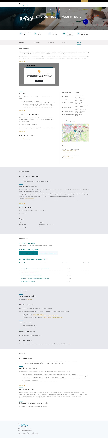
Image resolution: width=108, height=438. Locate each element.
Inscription (85, 1)
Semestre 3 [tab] (22, 262)
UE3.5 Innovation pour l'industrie (28, 281)
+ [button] (63, 125)
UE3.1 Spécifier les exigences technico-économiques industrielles (35, 268)
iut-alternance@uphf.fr (68, 157)
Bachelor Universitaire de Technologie (33, 9)
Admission (64, 42)
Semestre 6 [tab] (86, 262)
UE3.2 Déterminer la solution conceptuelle (30, 272)
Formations (21, 9)
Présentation (22, 42)
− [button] (63, 126)
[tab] (28, 253)
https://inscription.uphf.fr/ (39, 314)
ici (69, 343)
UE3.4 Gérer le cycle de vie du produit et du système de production (35, 278)
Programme (51, 42)
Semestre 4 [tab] (43, 262)
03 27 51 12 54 (66, 156)
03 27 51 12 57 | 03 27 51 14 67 (69, 150)
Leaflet (77, 141)
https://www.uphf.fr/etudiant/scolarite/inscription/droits (45, 315)
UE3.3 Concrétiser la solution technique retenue (31, 275)
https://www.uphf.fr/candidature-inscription (53, 317)
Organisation (37, 42)
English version (26, 138)
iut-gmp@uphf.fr (66, 152)
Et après (79, 42)
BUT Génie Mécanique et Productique (50, 9)
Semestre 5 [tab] (64, 262)
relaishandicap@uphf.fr (29, 198)
